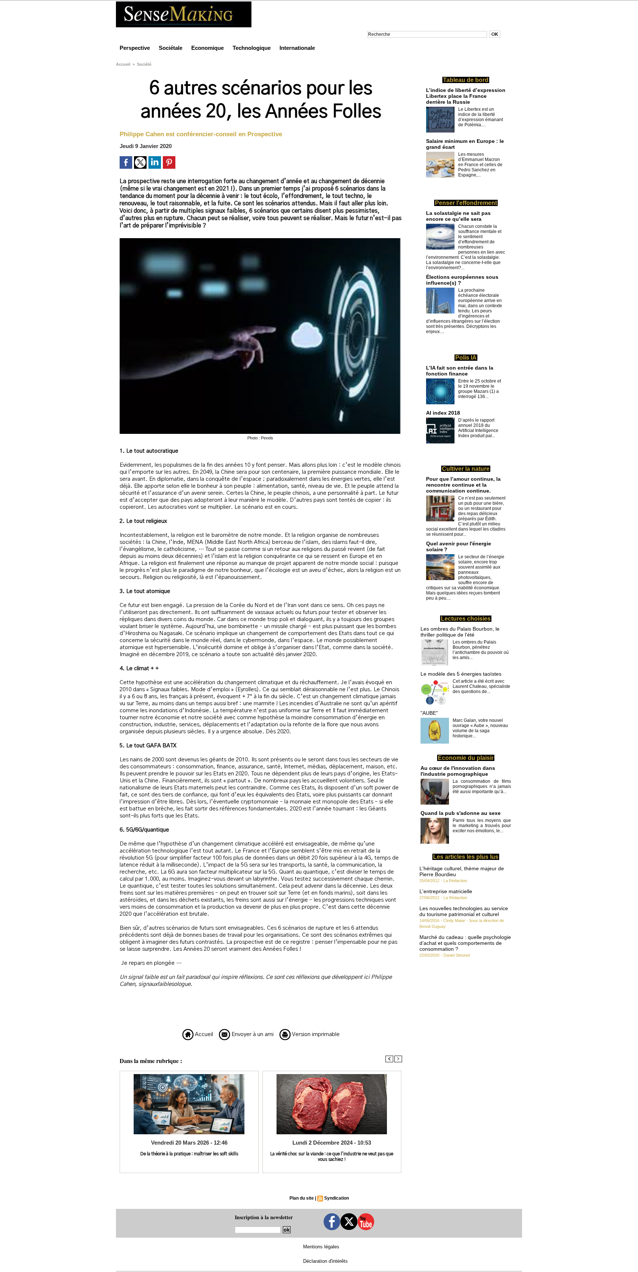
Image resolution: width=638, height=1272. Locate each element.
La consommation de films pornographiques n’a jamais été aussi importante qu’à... (482, 786)
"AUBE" (429, 713)
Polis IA (466, 357)
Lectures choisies (466, 619)
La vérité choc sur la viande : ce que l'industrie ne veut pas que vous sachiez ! (331, 1157)
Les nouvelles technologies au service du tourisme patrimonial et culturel (463, 911)
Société (144, 64)
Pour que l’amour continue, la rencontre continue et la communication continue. (463, 485)
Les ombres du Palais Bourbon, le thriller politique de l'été (460, 632)
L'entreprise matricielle (445, 891)
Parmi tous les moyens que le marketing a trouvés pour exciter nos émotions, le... (482, 825)
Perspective (135, 48)
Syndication (336, 1198)
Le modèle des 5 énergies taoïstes (461, 674)
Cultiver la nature (466, 469)
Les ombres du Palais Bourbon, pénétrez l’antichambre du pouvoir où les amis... (481, 650)
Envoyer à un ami (252, 1034)
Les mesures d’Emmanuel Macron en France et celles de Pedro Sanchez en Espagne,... (480, 165)
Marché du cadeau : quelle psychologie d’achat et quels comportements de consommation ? (465, 943)
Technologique (252, 48)
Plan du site (301, 1198)
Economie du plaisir (466, 758)
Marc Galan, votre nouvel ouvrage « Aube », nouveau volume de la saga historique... (480, 728)
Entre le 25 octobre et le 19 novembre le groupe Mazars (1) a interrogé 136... (479, 388)
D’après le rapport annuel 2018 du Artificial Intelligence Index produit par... (478, 428)
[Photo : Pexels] (260, 240)
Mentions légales (321, 1246)
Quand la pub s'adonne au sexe (461, 813)
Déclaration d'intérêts (325, 1261)
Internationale (297, 48)
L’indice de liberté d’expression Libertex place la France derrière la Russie (465, 96)
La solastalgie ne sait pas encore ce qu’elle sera (458, 216)
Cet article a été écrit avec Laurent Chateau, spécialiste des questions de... (481, 686)
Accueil (123, 64)
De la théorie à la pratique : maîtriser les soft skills (189, 1154)
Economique (208, 48)
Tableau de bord (465, 80)
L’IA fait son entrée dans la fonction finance (459, 371)
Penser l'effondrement (466, 203)
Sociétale (171, 48)
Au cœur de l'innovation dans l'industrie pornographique (458, 771)
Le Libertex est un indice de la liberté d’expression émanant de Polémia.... (480, 117)
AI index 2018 (443, 413)
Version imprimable (315, 1034)
